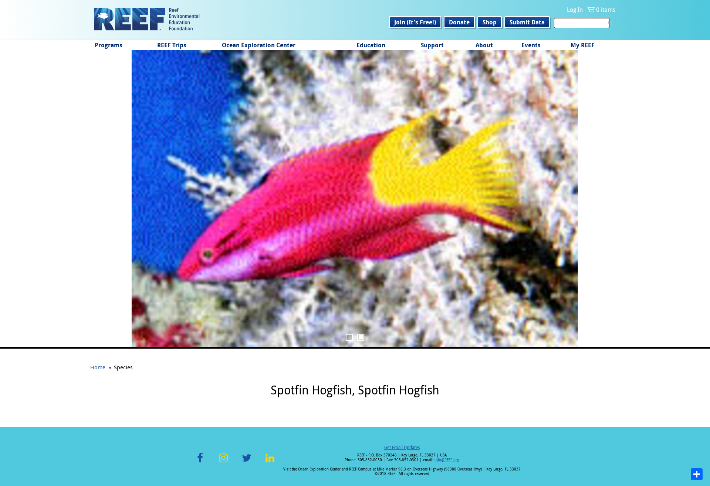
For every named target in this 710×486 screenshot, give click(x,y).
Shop (490, 22)
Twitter (246, 462)
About (484, 45)
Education (370, 45)
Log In (575, 10)
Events (531, 45)
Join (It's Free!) (415, 22)
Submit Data (527, 22)
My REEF (583, 45)
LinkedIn (269, 462)
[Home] (147, 20)
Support (432, 45)
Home (97, 367)
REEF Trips (171, 45)
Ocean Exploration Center (258, 45)
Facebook (200, 462)
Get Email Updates (402, 447)
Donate (459, 22)
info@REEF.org (447, 460)
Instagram (223, 462)
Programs (108, 45)
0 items (605, 10)
